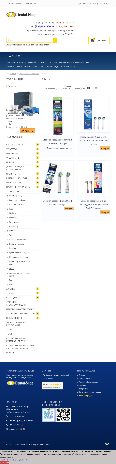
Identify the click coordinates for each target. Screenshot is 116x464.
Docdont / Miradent (17, 204)
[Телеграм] (49, 414)
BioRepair (13, 213)
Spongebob (14, 222)
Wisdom (12, 217)
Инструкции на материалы (90, 392)
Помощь (10, 352)
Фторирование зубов (18, 257)
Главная (13, 73)
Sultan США (14, 191)
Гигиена (10, 162)
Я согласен (4, 462)
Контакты (104, 3)
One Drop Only (15, 195)
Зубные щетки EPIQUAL (19, 252)
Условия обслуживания (88, 382)
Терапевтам (12, 149)
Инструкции (83, 388)
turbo (9, 334)
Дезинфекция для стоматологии (15, 168)
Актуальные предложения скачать (58, 66)
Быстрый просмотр (58, 132)
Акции (9, 329)
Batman (12, 230)
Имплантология (14, 318)
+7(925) (47, 26)
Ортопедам (12, 153)
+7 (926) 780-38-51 (17, 416)
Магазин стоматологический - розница (26, 62)
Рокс (11, 209)
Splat (11, 235)
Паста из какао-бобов (18, 239)
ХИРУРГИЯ (11, 289)
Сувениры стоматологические (16, 303)
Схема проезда (85, 378)
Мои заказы (31, 3)
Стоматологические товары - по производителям (20, 347)
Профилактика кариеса (29, 73)
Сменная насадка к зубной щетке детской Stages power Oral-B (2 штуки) (94, 204)
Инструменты (13, 174)
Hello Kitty (13, 226)
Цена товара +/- (51, 89)
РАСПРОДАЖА (12, 297)
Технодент (12, 293)
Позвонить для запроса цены (59, 148)
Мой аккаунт (16, 3)
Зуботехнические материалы (20, 313)
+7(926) (65, 26)
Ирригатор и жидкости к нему (19, 262)
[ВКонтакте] (63, 414)
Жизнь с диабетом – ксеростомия (16, 323)
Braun (11, 268)
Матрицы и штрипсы (16, 178)
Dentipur (12, 248)
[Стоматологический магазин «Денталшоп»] (21, 14)
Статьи (93, 3)
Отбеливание (12, 158)
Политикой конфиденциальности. (14, 459)
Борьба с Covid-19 (15, 144)
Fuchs (11, 284)
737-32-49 (48, 23)
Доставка (82, 3)
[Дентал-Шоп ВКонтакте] (107, 444)
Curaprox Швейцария (18, 200)
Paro (11, 280)
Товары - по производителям (22, 66)
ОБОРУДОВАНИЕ (13, 182)
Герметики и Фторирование (20, 309)
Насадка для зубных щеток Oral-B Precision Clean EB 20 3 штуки (94, 140)
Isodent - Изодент (16, 244)
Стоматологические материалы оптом (69, 62)
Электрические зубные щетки (19, 274)
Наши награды (85, 395)
